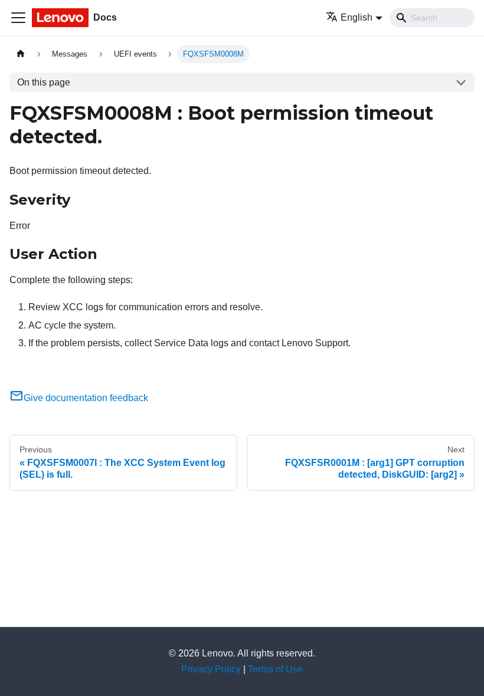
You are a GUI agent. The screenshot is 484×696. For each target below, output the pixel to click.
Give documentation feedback (86, 398)
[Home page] (20, 54)
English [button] (356, 17)
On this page (43, 82)
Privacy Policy (211, 669)
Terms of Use (275, 669)
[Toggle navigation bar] (18, 18)
